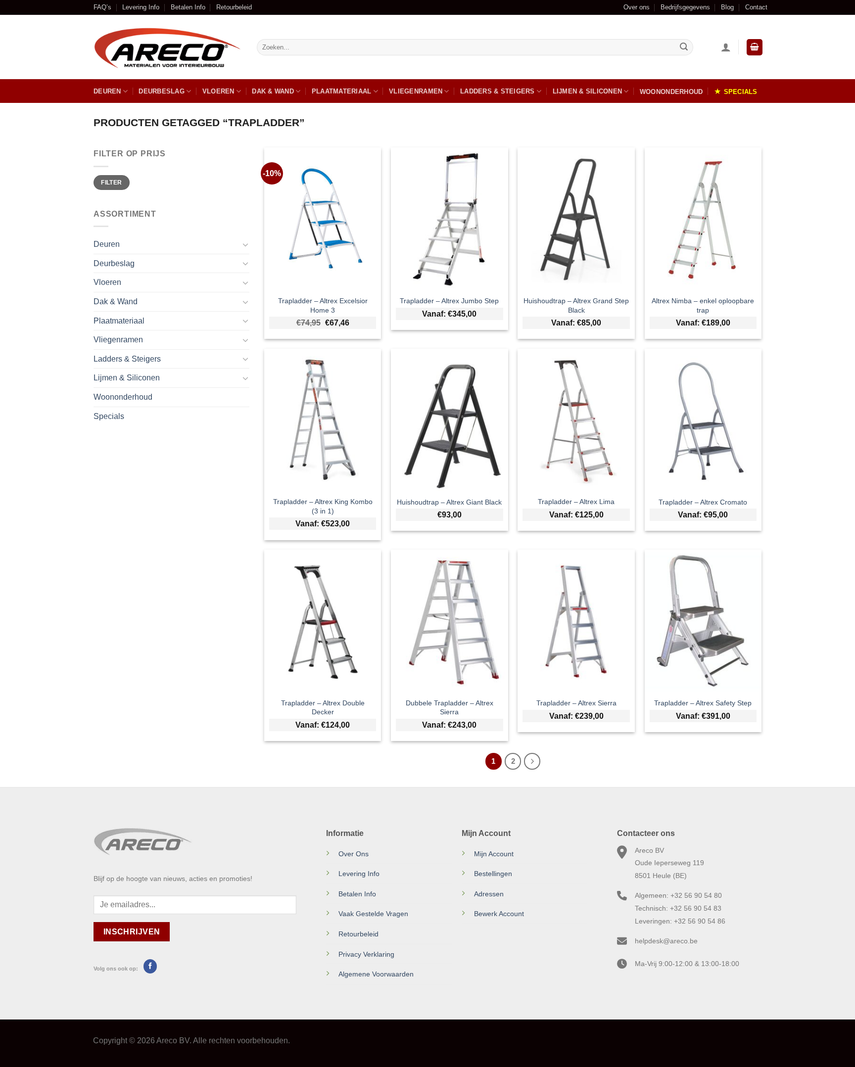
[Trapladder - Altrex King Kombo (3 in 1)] (322, 420)
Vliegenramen (415, 91)
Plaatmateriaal (342, 91)
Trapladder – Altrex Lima (576, 502)
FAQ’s (102, 7)
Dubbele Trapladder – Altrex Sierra (449, 707)
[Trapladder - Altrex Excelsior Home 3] (322, 218)
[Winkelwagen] (754, 47)
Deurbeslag (162, 91)
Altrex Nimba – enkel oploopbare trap (703, 305)
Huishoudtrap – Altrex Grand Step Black (576, 305)
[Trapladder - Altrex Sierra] (576, 621)
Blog (727, 7)
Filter (111, 182)
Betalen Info (188, 7)
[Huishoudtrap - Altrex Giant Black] (449, 420)
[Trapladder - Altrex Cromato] (703, 420)
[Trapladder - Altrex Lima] (576, 420)
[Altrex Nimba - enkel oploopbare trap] (703, 218)
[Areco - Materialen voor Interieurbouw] (168, 47)
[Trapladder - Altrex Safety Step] (703, 621)
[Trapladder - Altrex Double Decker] (322, 621)
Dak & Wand (273, 91)
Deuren (107, 91)
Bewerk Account (499, 914)
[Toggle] (245, 244)
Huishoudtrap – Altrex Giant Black (449, 502)
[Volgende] (532, 761)
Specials (741, 91)
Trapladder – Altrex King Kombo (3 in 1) (323, 506)
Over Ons (353, 854)
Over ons (636, 7)
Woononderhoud (671, 91)
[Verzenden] (683, 47)
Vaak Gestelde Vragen (373, 914)
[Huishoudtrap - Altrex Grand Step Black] (576, 218)
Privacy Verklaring (366, 954)
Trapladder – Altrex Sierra (576, 703)
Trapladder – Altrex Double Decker (323, 707)
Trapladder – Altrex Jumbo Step (449, 301)
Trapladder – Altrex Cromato (703, 502)
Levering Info (140, 7)
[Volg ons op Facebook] (150, 966)
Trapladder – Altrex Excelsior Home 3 (323, 305)
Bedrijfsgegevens (685, 7)
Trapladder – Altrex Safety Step (703, 703)
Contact (756, 7)
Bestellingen (493, 874)
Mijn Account (494, 854)
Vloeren (218, 91)
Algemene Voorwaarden (376, 974)
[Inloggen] (726, 47)
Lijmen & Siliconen (587, 91)
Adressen (489, 894)
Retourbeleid (234, 7)
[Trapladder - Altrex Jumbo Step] (449, 218)
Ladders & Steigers (497, 91)
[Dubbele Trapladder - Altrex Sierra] (449, 621)
